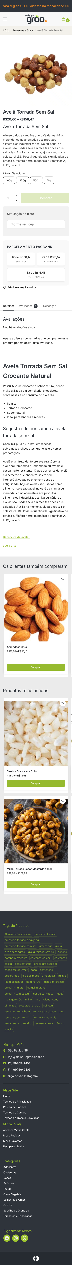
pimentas (10, 1005)
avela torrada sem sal (41, 951)
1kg (49, 180)
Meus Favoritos (12, 1140)
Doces (7, 1177)
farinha (62, 975)
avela (58, 946)
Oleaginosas (50, 999)
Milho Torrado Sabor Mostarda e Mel (29, 868)
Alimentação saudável (18, 934)
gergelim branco (54, 981)
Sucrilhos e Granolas (16, 1210)
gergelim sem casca (17, 993)
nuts (37, 999)
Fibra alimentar (14, 981)
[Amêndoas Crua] (36, 607)
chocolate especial (45, 963)
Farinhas (8, 1183)
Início (6, 30)
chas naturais (23, 963)
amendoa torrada (45, 934)
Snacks (7, 1205)
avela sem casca (15, 951)
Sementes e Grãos (23, 30)
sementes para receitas (19, 1023)
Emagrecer (48, 975)
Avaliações (27, 306)
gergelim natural (14, 987)
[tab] (8, 305)
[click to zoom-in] (36, 73)
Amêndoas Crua (17, 647)
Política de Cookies (14, 1107)
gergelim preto (36, 987)
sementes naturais (45, 1017)
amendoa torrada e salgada (22, 940)
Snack (60, 1023)
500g (36, 180)
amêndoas (45, 946)
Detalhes (8, 306)
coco (34, 969)
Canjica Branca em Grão (22, 771)
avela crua (10, 545)
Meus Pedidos (12, 1135)
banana (62, 951)
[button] (64, 19)
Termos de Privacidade (17, 1101)
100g (9, 180)
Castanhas (9, 1172)
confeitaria (46, 969)
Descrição (49, 306)
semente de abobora (17, 1011)
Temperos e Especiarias (17, 1216)
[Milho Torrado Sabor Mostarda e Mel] (36, 829)
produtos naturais (29, 1005)
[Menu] (9, 19)
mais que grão (13, 999)
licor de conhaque (42, 993)
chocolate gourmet (16, 969)
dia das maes (30, 975)
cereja (8, 963)
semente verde (44, 1023)
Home (6, 1096)
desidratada (12, 975)
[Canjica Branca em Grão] (36, 732)
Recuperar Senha (13, 1146)
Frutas (7, 1188)
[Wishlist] (63, 579)
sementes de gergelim (18, 1017)
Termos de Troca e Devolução (21, 1117)
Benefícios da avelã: (16, 537)
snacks (9, 1029)
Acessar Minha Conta (16, 1130)
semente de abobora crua (48, 1011)
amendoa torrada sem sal (20, 946)
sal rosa (48, 1005)
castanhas (60, 957)
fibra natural (33, 981)
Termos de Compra (14, 1112)
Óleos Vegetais (12, 1194)
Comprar (45, 198)
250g (22, 180)
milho (28, 999)
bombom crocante (16, 957)
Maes (60, 993)
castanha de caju (40, 957)
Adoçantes (9, 1167)
